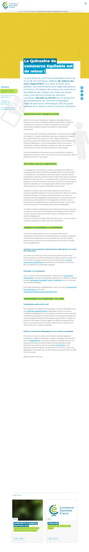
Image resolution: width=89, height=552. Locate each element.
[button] (85, 3)
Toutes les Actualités (30, 11)
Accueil (21, 11)
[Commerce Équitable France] (10, 5)
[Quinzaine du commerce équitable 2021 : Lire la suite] (27, 510)
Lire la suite (19, 539)
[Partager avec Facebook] (81, 87)
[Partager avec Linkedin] (81, 95)
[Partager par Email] (81, 98)
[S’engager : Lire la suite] (61, 510)
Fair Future (60, 345)
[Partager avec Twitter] (81, 91)
